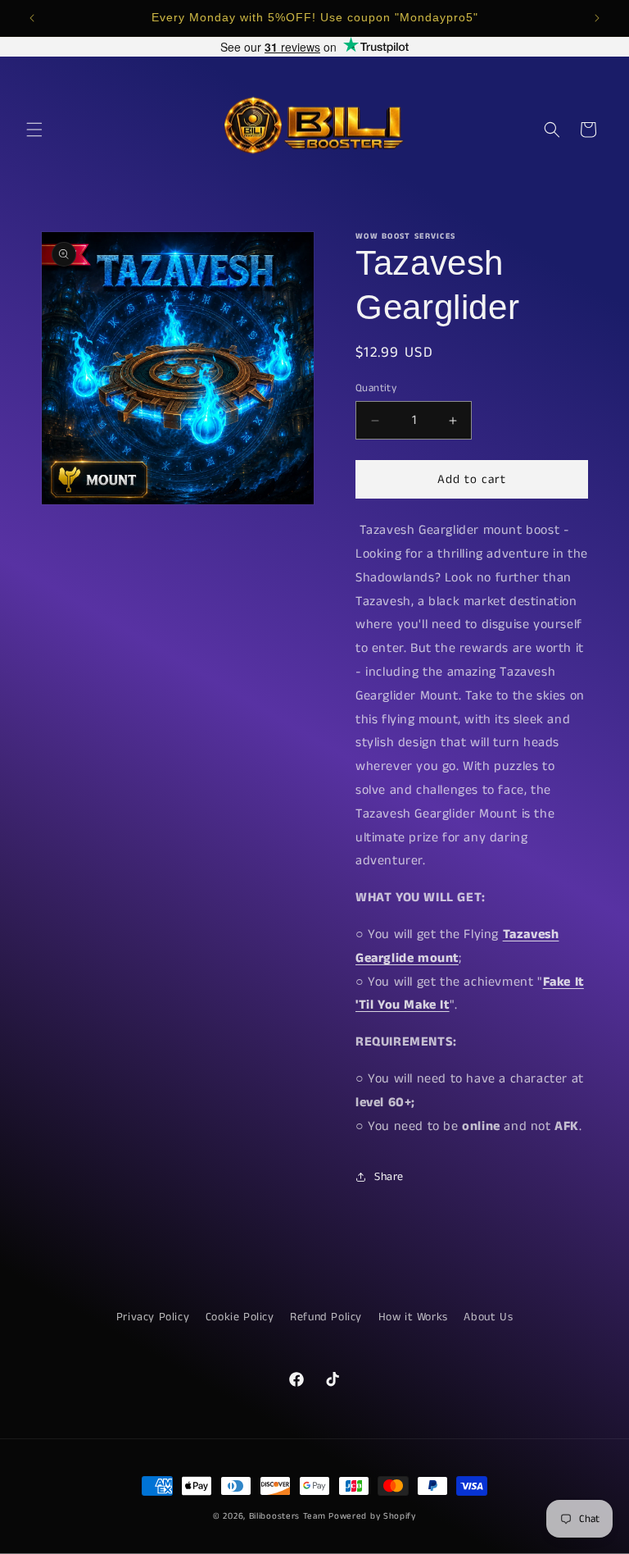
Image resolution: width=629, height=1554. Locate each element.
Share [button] (389, 1177)
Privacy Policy (152, 1317)
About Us (488, 1317)
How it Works (413, 1317)
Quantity (375, 388)
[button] (34, 130)
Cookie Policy (240, 1317)
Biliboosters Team (287, 1516)
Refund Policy (326, 1317)
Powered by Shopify (372, 1516)
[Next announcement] (597, 18)
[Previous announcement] (32, 18)
